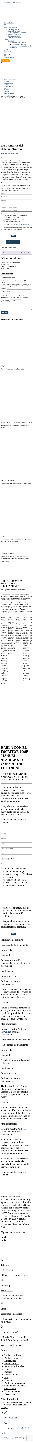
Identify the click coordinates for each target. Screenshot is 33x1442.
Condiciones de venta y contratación (15, 1387)
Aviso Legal (10, 1394)
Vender (6, 39)
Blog (5, 52)
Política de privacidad (14, 1383)
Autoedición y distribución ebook (21, 46)
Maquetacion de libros (14, 34)
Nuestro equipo (8, 51)
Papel (14, 247)
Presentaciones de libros (19, 44)
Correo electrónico (7, 291)
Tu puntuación (5, 300)
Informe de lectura (13, 29)
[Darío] (16, 533)
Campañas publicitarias (14, 37)
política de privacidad (22, 224)
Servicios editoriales (10, 28)
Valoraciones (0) (25, 253)
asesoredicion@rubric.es (12, 1313)
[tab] (10, 253)
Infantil (10, 247)
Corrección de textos (14, 31)
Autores (6, 49)
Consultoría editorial (14, 36)
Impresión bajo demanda (19, 42)
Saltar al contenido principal (12, 2)
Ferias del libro (12, 47)
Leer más (16, 374)
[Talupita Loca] (16, 362)
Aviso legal (17, 1402)
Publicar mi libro (9, 57)
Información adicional (10, 253)
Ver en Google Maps (11, 1345)
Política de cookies (13, 1391)
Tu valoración (5, 302)
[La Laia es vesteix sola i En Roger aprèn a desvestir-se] (16, 419)
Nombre (4, 288)
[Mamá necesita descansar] (16, 477)
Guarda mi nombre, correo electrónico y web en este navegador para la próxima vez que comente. (16, 296)
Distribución (11, 41)
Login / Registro (9, 23)
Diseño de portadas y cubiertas (17, 32)
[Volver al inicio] (14, 20)
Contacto (7, 54)
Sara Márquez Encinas (11, 153)
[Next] (29, 679)
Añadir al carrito (13, 242)
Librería (6, 56)
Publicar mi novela (13, 1358)
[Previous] (4, 679)
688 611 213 (7, 1270)
